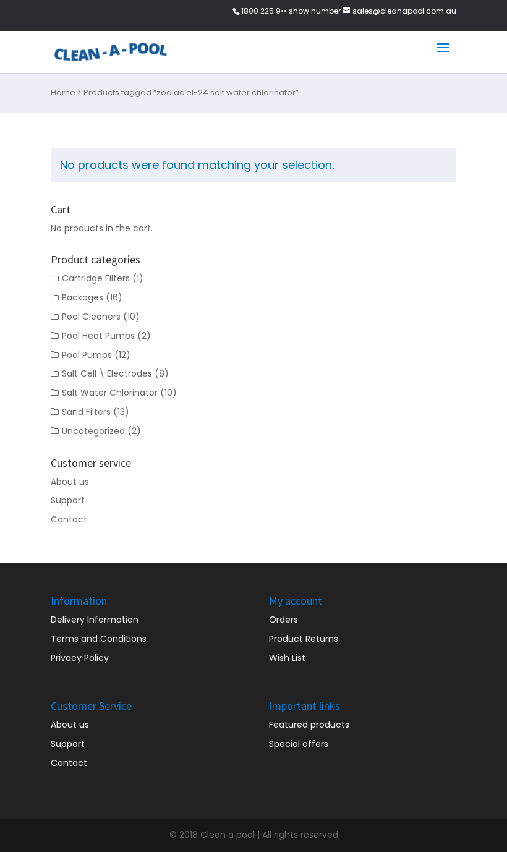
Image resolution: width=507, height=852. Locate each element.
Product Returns (303, 639)
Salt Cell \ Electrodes (107, 373)
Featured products (309, 724)
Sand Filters (86, 412)
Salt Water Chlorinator (110, 392)
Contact (69, 519)
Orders (283, 619)
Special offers (298, 744)
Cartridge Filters (96, 278)
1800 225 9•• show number (291, 11)
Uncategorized (93, 431)
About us (70, 481)
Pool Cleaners (91, 316)
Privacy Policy (80, 658)
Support (68, 500)
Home (63, 92)
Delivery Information (94, 619)
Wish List (287, 658)
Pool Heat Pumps (98, 336)
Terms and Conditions (99, 639)
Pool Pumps (87, 355)
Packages (82, 297)
